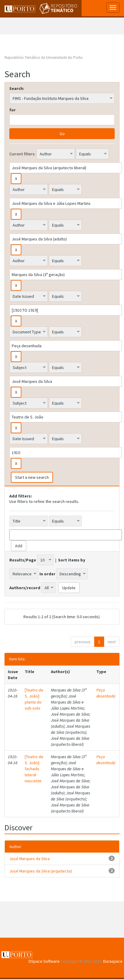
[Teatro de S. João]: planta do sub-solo (34, 699)
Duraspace (112, 961)
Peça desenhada (106, 693)
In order (47, 574)
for (12, 110)
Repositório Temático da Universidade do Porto (44, 57)
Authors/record (24, 587)
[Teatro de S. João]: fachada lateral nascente (34, 769)
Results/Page (22, 560)
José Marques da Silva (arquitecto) (40, 871)
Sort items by (71, 560)
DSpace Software (44, 961)
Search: (16, 88)
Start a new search (32, 477)
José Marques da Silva (29, 858)
